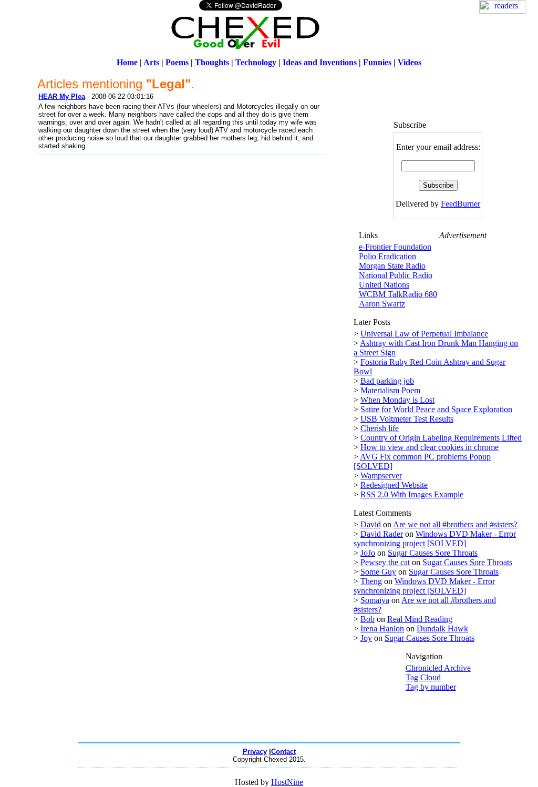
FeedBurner (460, 203)
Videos (409, 62)
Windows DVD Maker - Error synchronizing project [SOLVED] (435, 538)
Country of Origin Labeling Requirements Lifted (441, 437)
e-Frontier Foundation (395, 246)
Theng (371, 581)
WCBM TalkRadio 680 (398, 294)
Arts (151, 62)
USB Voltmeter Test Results (406, 418)
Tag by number (431, 686)
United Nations (384, 284)
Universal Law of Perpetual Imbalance (424, 333)
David (370, 524)
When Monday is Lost (397, 399)
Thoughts (212, 62)
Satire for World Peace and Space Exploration (436, 409)
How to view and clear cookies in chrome (429, 447)
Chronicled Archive (438, 667)
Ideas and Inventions (320, 62)
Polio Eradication (387, 256)
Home (127, 62)
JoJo (367, 552)
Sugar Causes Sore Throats (433, 552)
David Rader (381, 533)
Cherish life (379, 428)
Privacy (255, 751)
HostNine (287, 782)
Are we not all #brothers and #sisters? (455, 524)
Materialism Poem (390, 390)
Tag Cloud (423, 677)
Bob (367, 619)
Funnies (377, 62)
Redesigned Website (394, 485)
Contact (283, 751)
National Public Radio (395, 275)
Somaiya (374, 600)
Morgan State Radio (392, 265)
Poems (177, 62)
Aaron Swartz (382, 303)
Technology (255, 62)
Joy (366, 637)
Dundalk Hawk (442, 628)
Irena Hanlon (382, 628)
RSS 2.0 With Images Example (411, 494)
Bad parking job (387, 380)
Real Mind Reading (419, 619)
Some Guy (378, 571)
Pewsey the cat (385, 562)
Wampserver (381, 475)
